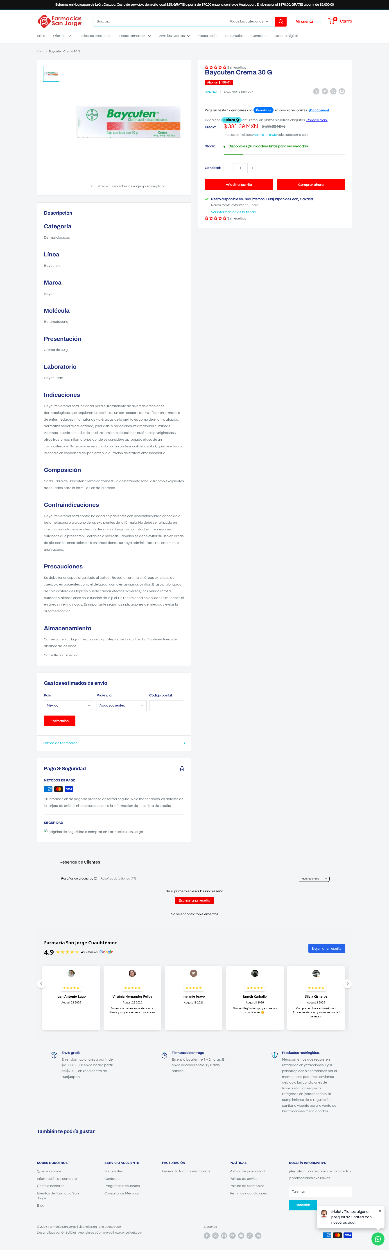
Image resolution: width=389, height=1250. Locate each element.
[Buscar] (281, 22)
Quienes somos (49, 1171)
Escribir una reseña (194, 900)
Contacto (259, 36)
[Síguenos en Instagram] (224, 1235)
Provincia (104, 695)
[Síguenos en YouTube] (241, 1235)
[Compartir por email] (342, 91)
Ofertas (59, 36)
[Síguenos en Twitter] (215, 1235)
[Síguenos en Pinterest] (232, 1235)
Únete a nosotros (50, 1186)
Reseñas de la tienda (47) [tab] (118, 878)
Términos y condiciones (248, 1193)
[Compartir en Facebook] (316, 91)
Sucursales (234, 36)
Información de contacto (57, 1178)
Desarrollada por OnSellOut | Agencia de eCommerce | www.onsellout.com (89, 1232)
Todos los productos (95, 36)
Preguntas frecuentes (122, 1186)
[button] (215, 218)
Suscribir (303, 1205)
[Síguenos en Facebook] (207, 1235)
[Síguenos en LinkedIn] (258, 1235)
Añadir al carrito (239, 184)
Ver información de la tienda (233, 212)
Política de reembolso (60, 743)
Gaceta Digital (286, 36)
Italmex (211, 91)
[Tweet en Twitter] (333, 91)
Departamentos (132, 36)
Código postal (160, 695)
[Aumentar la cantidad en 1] (252, 168)
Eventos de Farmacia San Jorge (58, 1196)
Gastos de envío (265, 134)
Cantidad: (213, 168)
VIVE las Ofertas (172, 36)
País (47, 695)
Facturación (207, 36)
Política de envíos (243, 1178)
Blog (40, 1205)
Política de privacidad (247, 1171)
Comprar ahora (311, 184)
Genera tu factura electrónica (186, 1171)
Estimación (60, 721)
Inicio (41, 36)
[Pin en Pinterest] (325, 91)
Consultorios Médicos (121, 1193)
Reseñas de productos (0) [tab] (79, 878)
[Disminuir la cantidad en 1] (228, 168)
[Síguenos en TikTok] (250, 1235)
